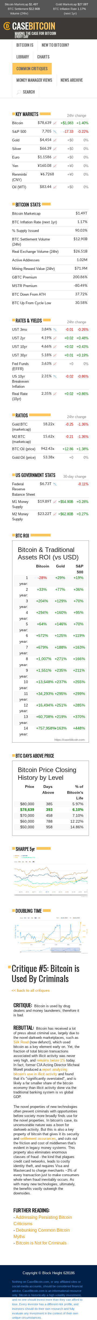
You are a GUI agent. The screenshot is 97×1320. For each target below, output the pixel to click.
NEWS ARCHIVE (72, 80)
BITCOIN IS (24, 45)
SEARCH (28, 92)
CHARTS (43, 56)
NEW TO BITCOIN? (55, 45)
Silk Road (21, 1042)
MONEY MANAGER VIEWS (34, 80)
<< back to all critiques (31, 990)
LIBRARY (22, 56)
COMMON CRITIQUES (32, 68)
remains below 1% (51, 1060)
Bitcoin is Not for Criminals (41, 1243)
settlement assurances (38, 1139)
